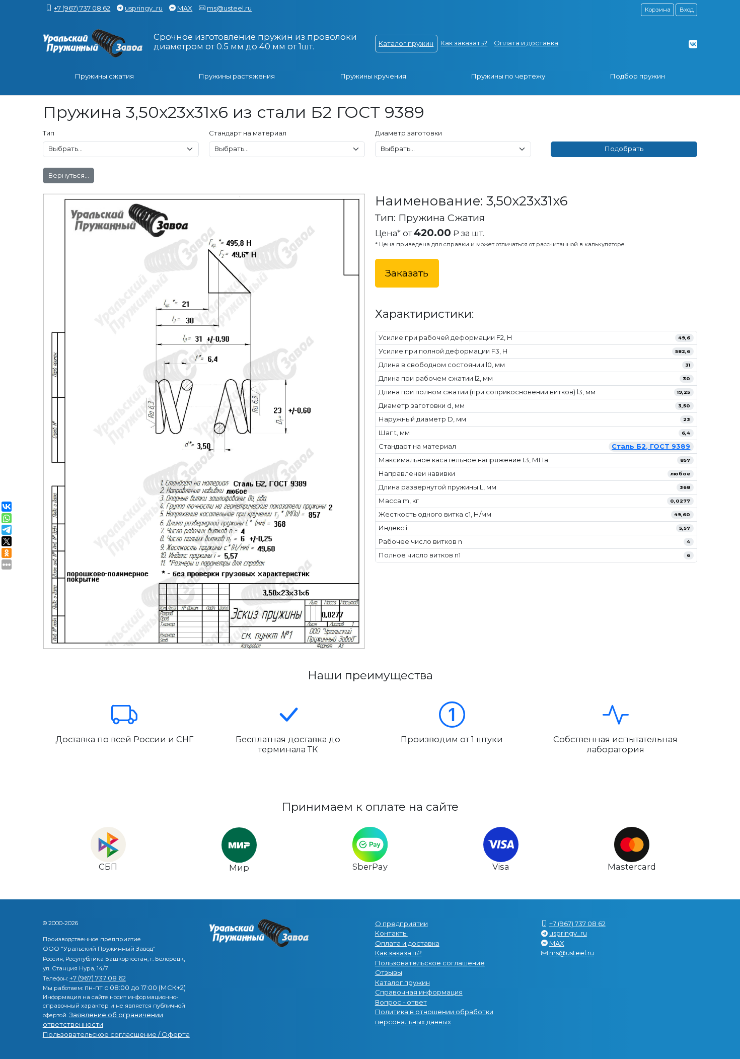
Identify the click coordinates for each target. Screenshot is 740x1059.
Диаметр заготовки (408, 133)
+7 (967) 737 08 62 (82, 8)
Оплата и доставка (526, 43)
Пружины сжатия (104, 76)
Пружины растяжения (237, 76)
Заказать (406, 273)
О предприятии (401, 924)
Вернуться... (68, 175)
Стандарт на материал (247, 133)
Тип (48, 133)
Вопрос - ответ (401, 1002)
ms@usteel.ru (229, 8)
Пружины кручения (373, 76)
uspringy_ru (144, 8)
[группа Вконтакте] (693, 44)
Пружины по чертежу (508, 76)
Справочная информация (419, 992)
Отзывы (388, 972)
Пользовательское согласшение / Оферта (116, 1034)
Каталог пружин (406, 43)
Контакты (391, 933)
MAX (184, 8)
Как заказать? (463, 43)
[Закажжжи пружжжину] (93, 43)
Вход (687, 9)
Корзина (658, 9)
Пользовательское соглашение (430, 963)
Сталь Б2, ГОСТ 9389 (651, 446)
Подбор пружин (637, 76)
